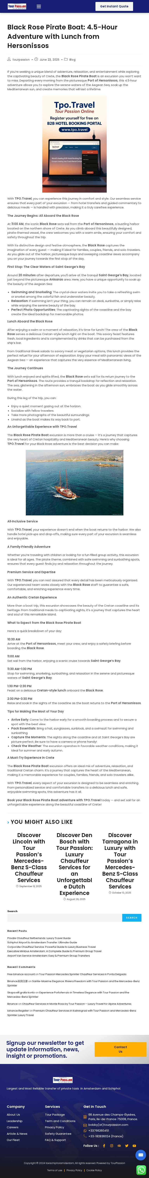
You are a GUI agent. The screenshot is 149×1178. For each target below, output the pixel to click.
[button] (38, 6)
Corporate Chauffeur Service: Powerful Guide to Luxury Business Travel (51, 947)
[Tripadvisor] (119, 1146)
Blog (72, 60)
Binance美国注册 (17, 981)
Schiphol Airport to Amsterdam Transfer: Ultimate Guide (42, 942)
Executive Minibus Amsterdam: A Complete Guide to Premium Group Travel (54, 951)
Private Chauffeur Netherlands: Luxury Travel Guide (39, 938)
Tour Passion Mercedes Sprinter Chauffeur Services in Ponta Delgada (82, 974)
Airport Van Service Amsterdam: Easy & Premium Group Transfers (48, 956)
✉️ (140, 1155)
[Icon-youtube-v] (134, 1146)
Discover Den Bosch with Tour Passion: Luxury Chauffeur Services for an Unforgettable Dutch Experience (74, 864)
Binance (12, 1004)
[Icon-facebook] (104, 1146)
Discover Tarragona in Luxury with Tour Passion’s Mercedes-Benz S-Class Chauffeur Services (120, 861)
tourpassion (21, 60)
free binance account (21, 974)
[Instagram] (111, 1146)
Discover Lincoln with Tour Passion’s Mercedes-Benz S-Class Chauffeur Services (29, 857)
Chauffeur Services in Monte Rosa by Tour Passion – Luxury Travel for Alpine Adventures (76, 1004)
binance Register (18, 1010)
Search (12, 911)
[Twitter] (127, 1146)
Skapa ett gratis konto (21, 992)
